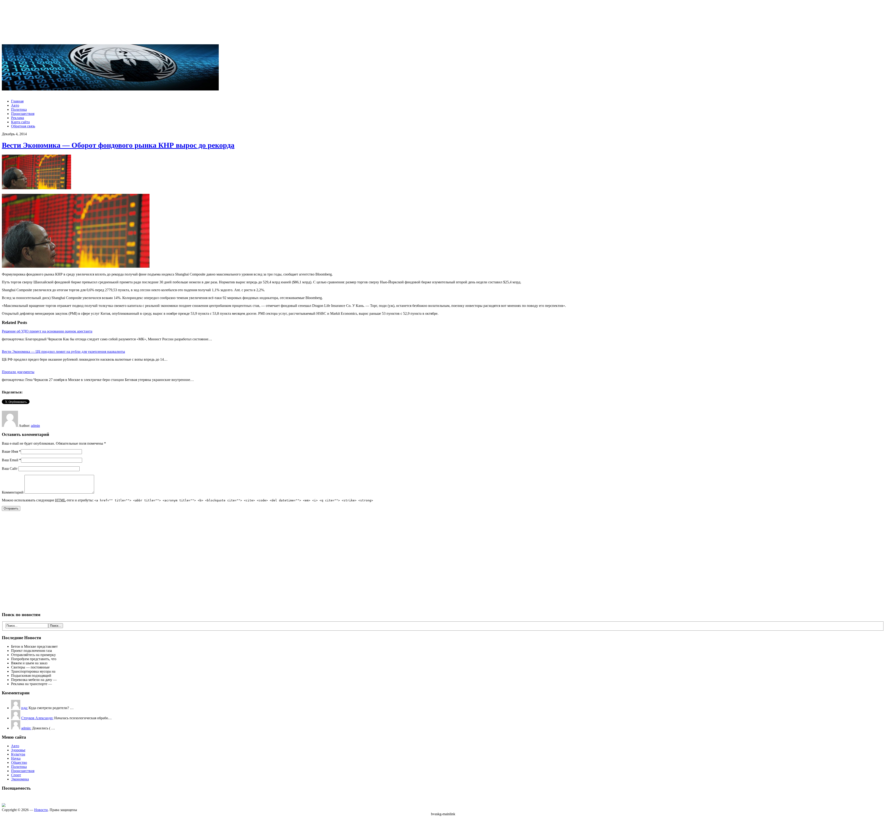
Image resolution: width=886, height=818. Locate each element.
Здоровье (18, 750)
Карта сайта (20, 122)
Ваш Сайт (10, 468)
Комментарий (13, 492)
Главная (17, 101)
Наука (16, 758)
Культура (18, 754)
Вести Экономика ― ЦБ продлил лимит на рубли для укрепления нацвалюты (63, 352)
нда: (24, 708)
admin (35, 426)
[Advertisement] (443, 22)
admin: (26, 728)
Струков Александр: (37, 718)
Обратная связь (23, 126)
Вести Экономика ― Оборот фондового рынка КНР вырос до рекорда (118, 145)
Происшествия (22, 114)
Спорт (16, 775)
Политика (19, 109)
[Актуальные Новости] (110, 89)
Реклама (17, 118)
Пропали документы (18, 372)
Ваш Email (10, 460)
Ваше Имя (10, 451)
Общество (19, 762)
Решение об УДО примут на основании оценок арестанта (47, 331)
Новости (41, 810)
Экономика (20, 779)
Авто (15, 105)
